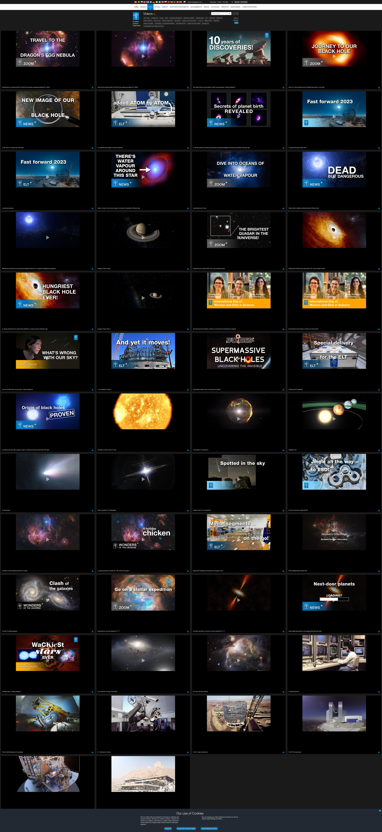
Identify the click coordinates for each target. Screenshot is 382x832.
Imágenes (143, 7)
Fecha (236, 23)
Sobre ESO (154, 18)
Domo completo (167, 20)
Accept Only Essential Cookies (186, 828)
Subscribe (213, 2)
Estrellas (205, 23)
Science (237, 2)
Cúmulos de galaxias (189, 20)
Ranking (235, 20)
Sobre (136, 7)
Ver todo (147, 18)
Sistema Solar (181, 23)
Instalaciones (148, 23)
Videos (150, 7)
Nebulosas (208, 20)
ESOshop (165, 7)
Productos (225, 7)
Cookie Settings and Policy (209, 828)
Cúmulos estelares (193, 23)
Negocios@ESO (235, 7)
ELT (207, 18)
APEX (166, 18)
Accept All (168, 828)
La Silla (200, 20)
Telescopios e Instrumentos (179, 7)
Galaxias (177, 20)
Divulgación (215, 7)
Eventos (206, 7)
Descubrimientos (196, 7)
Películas (157, 20)
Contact (219, 2)
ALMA (161, 18)
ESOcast (212, 18)
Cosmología (200, 18)
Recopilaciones (189, 18)
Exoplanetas (148, 20)
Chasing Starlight (176, 18)
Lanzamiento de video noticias (153, 26)
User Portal (244, 2)
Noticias (157, 7)
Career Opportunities (249, 7)
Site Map (225, 2)
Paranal (216, 20)
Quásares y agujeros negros (164, 23)
